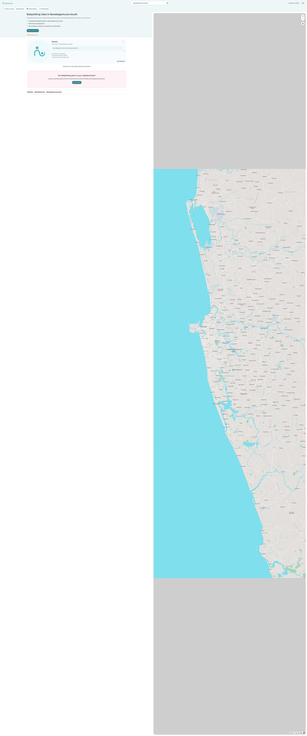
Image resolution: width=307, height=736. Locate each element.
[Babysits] (8, 3)
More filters (45, 9)
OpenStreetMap (299, 733)
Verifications (32, 9)
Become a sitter (294, 3)
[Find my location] (302, 23)
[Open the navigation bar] (302, 3)
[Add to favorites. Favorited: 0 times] (123, 41)
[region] (230, 374)
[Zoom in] (302, 16)
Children (21, 9)
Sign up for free (33, 30)
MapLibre (292, 733)
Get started (77, 82)
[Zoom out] (302, 19)
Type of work (9, 9)
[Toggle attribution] (304, 733)
